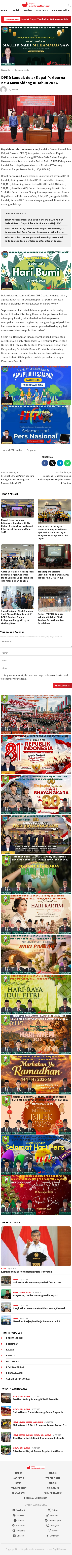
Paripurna (31, 450)
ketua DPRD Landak (12, 450)
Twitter (55, 1510)
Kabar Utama (19, 1422)
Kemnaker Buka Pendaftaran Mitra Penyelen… (27, 1271)
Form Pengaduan (53, 1493)
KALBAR (10, 1349)
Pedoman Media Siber (35, 1498)
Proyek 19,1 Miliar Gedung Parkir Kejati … (36, 1295)
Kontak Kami (18, 1493)
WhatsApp (54, 1515)
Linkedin (20, 1535)
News (3, 1268)
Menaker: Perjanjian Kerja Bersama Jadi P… (37, 1321)
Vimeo (55, 1530)
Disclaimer (53, 1488)
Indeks (18, 1473)
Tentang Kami (52, 1478)
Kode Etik (18, 1478)
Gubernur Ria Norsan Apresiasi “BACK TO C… (38, 1282)
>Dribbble (20, 1530)
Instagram (54, 1525)
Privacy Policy (18, 1488)
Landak (29, 1435)
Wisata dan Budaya (21, 1396)
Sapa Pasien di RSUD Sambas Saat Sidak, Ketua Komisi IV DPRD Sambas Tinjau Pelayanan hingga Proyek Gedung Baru (17, 617)
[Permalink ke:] (3, 89)
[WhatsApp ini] (67, 463)
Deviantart (54, 1535)
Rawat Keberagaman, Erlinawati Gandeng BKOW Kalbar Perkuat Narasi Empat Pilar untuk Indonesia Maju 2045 (17, 526)
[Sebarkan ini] (45, 463)
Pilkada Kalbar (14, 1373)
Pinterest (20, 1515)
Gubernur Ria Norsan (18, 1378)
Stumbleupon (55, 1520)
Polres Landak (14, 1338)
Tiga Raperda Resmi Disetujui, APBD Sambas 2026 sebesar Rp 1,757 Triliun (53, 574)
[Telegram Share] (60, 463)
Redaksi (53, 1473)
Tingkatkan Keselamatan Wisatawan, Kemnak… (40, 1308)
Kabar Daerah (19, 1292)
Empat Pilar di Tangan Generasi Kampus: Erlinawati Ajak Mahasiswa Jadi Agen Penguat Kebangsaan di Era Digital (53, 532)
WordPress (20, 1525)
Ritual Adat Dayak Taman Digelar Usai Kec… (38, 1451)
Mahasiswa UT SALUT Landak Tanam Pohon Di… (40, 1425)
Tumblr (20, 1520)
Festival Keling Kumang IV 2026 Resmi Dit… (37, 1399)
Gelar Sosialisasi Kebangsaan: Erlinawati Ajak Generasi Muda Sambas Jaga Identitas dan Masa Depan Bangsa (17, 576)
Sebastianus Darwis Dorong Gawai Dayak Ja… (39, 1412)
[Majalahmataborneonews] (36, 4)
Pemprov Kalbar (15, 1367)
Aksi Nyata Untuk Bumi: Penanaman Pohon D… (39, 1438)
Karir (18, 1483)
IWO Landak (12, 1361)
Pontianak (12, 1344)
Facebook (20, 1510)
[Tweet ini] (52, 463)
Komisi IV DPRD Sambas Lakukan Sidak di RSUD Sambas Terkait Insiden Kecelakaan (51, 618)
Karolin (10, 1355)
